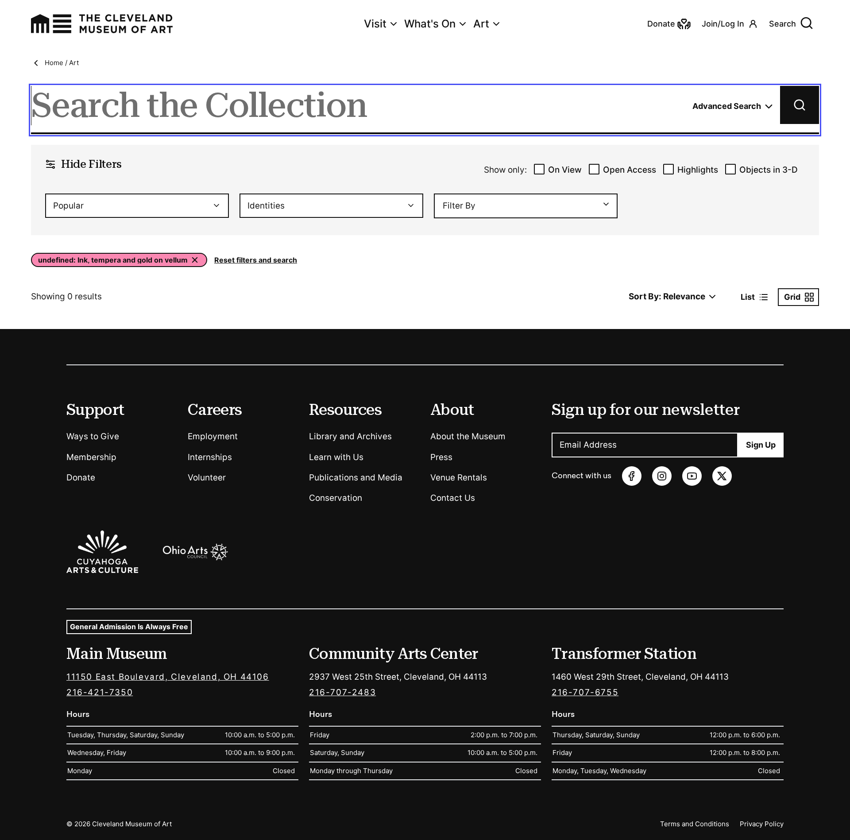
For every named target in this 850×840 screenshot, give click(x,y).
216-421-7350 (99, 692)
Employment (213, 436)
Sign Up (761, 444)
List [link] (748, 297)
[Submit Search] (799, 105)
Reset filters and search (255, 259)
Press (441, 457)
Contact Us (452, 498)
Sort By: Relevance (667, 296)
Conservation (335, 498)
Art (481, 23)
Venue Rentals (458, 477)
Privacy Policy (762, 824)
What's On (430, 23)
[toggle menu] (602, 204)
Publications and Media (355, 477)
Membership (91, 457)
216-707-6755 (585, 692)
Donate (80, 477)
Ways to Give (92, 436)
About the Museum (468, 436)
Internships (210, 457)
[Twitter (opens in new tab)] (722, 476)
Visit (375, 23)
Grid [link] (792, 297)
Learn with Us (336, 457)
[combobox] (137, 205)
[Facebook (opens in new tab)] (631, 476)
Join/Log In (723, 23)
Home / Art (62, 62)
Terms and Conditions (694, 824)
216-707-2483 (342, 692)
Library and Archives (350, 436)
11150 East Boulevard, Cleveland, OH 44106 (167, 677)
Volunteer (207, 477)
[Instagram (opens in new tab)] (662, 476)
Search (782, 23)
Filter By (459, 205)
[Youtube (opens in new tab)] (692, 476)
